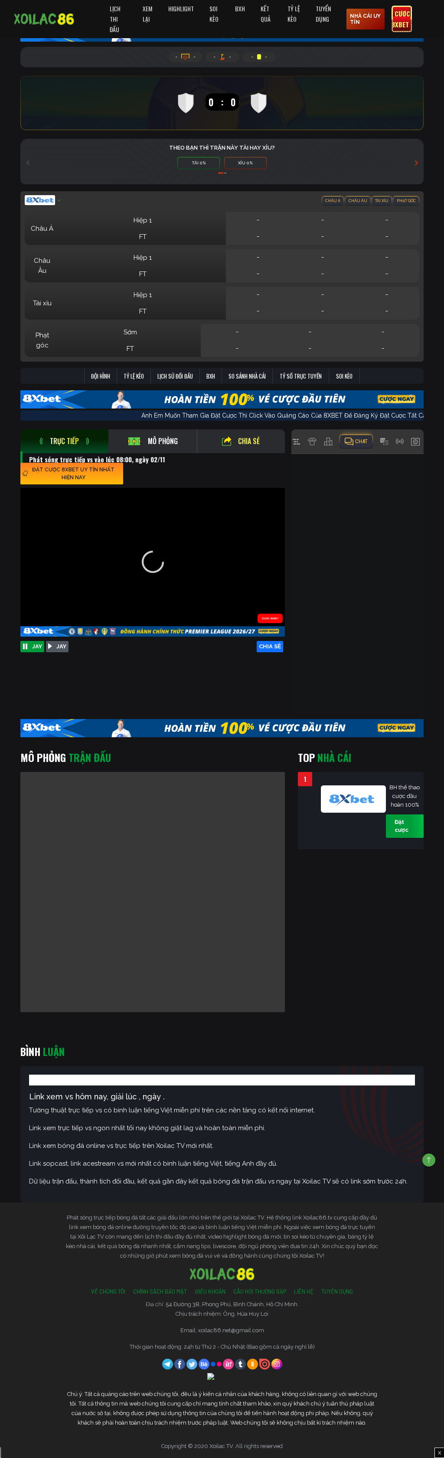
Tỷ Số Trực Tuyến (301, 376)
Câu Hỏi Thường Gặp (259, 1291)
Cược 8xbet (401, 19)
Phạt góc (406, 201)
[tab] (64, 441)
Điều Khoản (210, 1291)
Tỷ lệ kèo (134, 376)
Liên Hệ (303, 1291)
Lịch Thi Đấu (115, 19)
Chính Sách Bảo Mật (160, 1291)
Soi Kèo (214, 13)
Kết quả (266, 13)
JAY (37, 646)
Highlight (181, 8)
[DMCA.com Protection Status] (222, 1377)
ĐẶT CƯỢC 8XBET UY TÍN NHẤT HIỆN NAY (73, 474)
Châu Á (332, 201)
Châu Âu (358, 201)
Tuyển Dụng (323, 13)
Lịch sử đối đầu (175, 376)
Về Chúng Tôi (108, 1291)
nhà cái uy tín (365, 19)
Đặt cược (401, 826)
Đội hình (100, 376)
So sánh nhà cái (247, 376)
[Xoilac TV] (44, 19)
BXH (240, 8)
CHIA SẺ (270, 646)
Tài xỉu (381, 201)
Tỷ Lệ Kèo (293, 13)
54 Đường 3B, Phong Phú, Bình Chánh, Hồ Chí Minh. (232, 1304)
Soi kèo (344, 376)
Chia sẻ (249, 441)
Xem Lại (147, 13)
